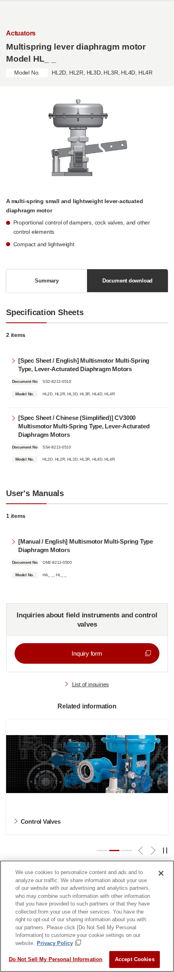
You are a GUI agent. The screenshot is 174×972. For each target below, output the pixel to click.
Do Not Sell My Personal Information (56, 959)
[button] (102, 850)
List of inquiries (90, 684)
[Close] (161, 873)
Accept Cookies (135, 959)
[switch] (165, 851)
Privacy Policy (55, 943)
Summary (47, 281)
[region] (87, 916)
